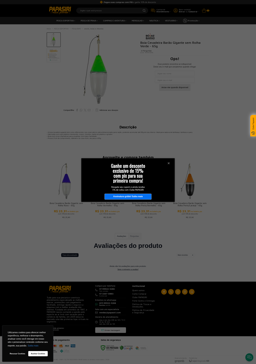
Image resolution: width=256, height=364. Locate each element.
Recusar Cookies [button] (17, 354)
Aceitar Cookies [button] (38, 354)
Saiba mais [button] (33, 346)
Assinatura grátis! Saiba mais (128, 196)
